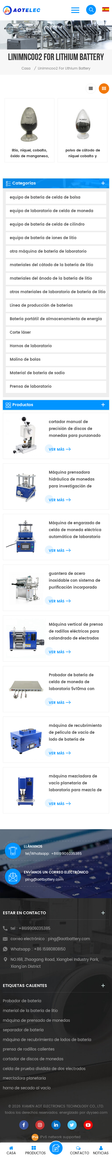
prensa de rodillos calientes (29, 1050)
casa (26, 68)
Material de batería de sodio (37, 373)
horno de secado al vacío (27, 1088)
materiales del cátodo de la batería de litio (51, 265)
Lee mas (26, 169)
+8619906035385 (66, 854)
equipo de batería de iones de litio (43, 238)
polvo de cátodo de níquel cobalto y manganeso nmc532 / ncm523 (83, 153)
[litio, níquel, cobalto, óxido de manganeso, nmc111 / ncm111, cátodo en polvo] (29, 123)
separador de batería (23, 1030)
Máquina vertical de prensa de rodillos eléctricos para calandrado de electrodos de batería (76, 632)
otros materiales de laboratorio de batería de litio (57, 292)
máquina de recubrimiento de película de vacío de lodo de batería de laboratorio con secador (75, 733)
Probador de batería (22, 1001)
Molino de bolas (25, 360)
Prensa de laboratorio (30, 387)
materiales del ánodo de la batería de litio (51, 279)
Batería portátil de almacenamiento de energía (56, 319)
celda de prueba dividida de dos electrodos (44, 1069)
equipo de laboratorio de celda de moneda (51, 211)
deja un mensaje (56, 1148)
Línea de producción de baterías (41, 306)
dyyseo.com (96, 1112)
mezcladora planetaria (24, 1079)
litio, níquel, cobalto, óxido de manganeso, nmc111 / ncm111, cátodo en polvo (29, 153)
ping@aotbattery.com (44, 879)
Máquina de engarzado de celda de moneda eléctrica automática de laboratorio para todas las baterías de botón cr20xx (75, 530)
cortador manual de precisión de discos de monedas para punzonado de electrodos (75, 429)
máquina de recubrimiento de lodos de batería (47, 1040)
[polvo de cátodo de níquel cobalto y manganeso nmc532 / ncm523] (82, 123)
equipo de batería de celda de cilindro (47, 225)
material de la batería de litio (30, 1011)
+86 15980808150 (49, 949)
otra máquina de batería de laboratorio (48, 252)
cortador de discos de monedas (33, 1059)
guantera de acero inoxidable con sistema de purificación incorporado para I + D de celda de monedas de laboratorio (74, 581)
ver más (56, 449)
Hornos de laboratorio (31, 346)
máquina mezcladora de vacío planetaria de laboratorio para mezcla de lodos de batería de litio (75, 783)
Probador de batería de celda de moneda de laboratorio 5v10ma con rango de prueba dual (71, 682)
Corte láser (20, 333)
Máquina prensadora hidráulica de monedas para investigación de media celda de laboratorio (75, 480)
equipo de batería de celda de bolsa (45, 198)
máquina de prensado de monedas (36, 1021)
